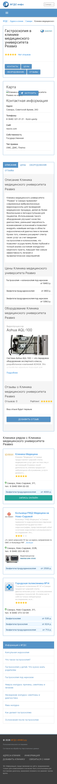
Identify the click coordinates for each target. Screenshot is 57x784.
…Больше (29, 542)
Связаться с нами (39, 759)
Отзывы (33, 72)
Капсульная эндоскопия (17, 652)
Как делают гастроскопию (18, 712)
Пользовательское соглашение (15, 744)
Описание (10, 165)
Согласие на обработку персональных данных (21, 748)
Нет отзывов (24, 54)
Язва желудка (12, 705)
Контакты (12, 66)
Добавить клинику (14, 759)
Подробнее (12, 372)
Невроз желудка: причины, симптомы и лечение (25, 686)
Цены (26, 66)
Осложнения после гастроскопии (22, 719)
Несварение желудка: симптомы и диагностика (22, 696)
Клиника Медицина (26, 454)
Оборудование (15, 72)
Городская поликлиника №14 (32, 583)
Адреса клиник (11, 755)
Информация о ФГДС (15, 645)
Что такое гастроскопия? (17, 659)
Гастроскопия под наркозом (19, 677)
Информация (32, 755)
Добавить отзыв (28, 419)
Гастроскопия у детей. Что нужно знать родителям (25, 668)
